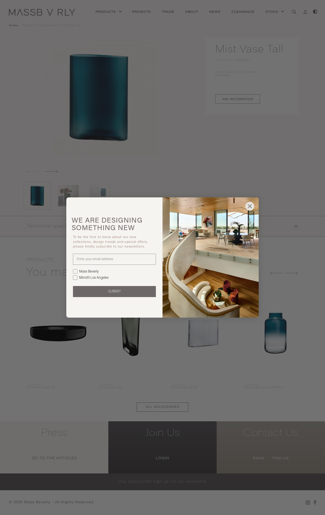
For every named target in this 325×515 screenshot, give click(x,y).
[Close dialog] (249, 206)
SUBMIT (114, 291)
